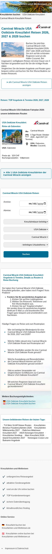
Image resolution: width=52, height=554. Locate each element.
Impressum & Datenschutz (17, 548)
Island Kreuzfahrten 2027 (14, 438)
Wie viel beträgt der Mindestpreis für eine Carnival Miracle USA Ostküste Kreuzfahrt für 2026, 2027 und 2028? (26, 332)
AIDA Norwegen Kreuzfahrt (31, 433)
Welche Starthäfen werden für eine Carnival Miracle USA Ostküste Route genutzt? (27, 351)
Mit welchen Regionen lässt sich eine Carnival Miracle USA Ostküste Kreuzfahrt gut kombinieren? (26, 384)
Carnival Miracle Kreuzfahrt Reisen (15, 18)
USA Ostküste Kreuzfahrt (33, 14)
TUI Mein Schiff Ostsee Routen (17, 425)
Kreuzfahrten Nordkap (12, 435)
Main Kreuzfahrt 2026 (34, 435)
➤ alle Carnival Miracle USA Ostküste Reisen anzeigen (26, 83)
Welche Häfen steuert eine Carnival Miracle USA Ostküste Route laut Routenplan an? (27, 342)
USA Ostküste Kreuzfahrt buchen (20, 401)
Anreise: (8, 202)
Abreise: (8, 210)
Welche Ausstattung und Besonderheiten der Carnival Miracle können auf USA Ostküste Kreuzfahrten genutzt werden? (26, 361)
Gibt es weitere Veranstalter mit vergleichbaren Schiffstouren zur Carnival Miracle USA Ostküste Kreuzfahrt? (26, 372)
